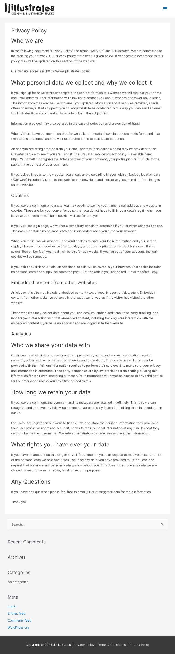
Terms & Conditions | (113, 644)
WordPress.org (18, 627)
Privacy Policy (84, 644)
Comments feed (19, 620)
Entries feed (16, 613)
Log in (12, 606)
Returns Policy (139, 644)
